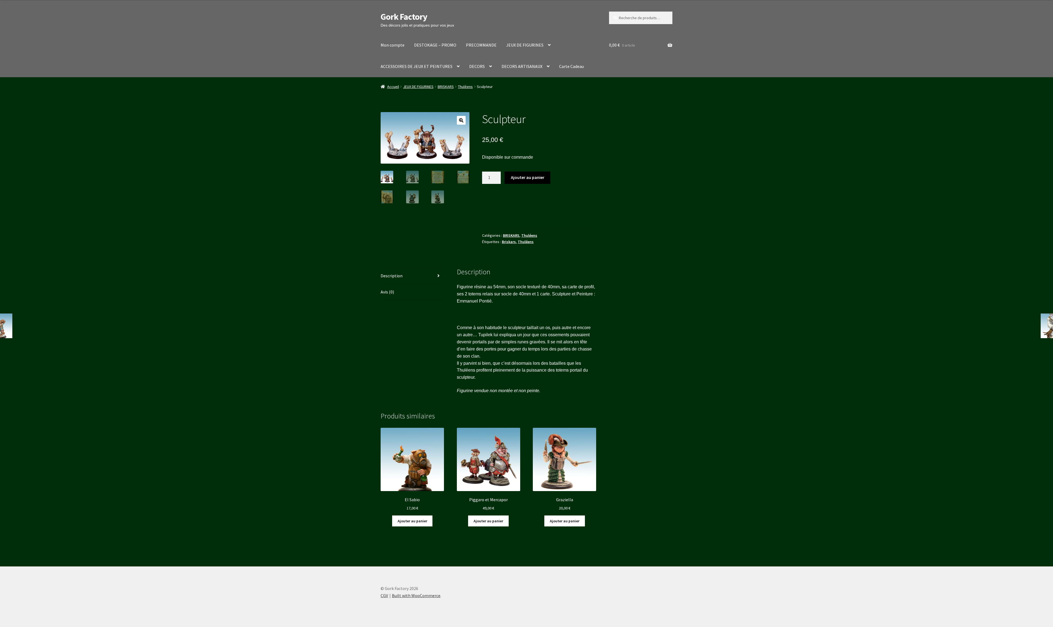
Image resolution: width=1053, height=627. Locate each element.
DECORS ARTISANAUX (522, 66)
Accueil (393, 86)
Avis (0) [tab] (387, 292)
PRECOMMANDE (481, 45)
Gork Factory (404, 16)
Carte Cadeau (571, 66)
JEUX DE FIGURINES (525, 45)
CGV (384, 595)
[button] (461, 120)
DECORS (477, 66)
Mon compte (392, 45)
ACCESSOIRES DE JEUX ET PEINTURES (416, 66)
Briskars (509, 241)
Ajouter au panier (527, 177)
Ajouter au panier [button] (412, 520)
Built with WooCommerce (416, 595)
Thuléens (465, 86)
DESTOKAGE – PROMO (435, 45)
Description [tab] (392, 275)
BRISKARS (446, 86)
